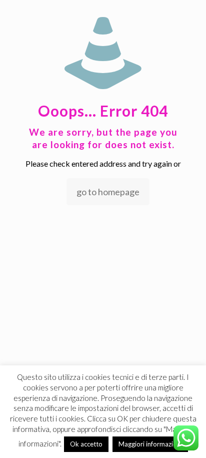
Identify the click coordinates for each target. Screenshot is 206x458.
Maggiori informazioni (150, 444)
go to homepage (108, 191)
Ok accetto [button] (86, 444)
